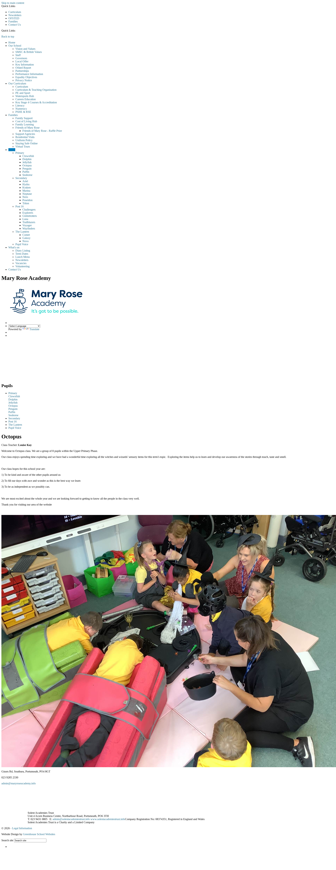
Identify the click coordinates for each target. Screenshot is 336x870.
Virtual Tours (22, 146)
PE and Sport (22, 92)
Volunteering (22, 266)
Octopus (27, 165)
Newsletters (14, 15)
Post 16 (19, 206)
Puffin (25, 171)
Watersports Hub (24, 96)
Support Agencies (25, 133)
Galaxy (26, 237)
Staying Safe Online (26, 143)
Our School (14, 45)
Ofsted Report (23, 67)
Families (13, 21)
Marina (26, 190)
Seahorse (27, 174)
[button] (16, 30)
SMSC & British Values (28, 51)
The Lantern (22, 231)
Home (11, 42)
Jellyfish (26, 162)
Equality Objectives (26, 77)
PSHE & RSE (23, 111)
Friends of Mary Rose (27, 127)
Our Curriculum (17, 83)
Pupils (11, 149)
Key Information (24, 64)
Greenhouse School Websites (39, 834)
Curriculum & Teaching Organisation (36, 89)
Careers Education (25, 99)
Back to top (7, 36)
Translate (34, 329)
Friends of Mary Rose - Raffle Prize (42, 130)
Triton (25, 203)
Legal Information (22, 828)
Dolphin (26, 159)
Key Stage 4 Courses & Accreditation (36, 102)
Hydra (25, 184)
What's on (13, 247)
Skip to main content (12, 2)
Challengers (29, 209)
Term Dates (21, 253)
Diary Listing (22, 250)
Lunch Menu (22, 256)
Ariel (25, 181)
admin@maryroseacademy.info (18, 783)
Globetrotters (29, 215)
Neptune (27, 193)
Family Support (24, 118)
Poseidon (27, 200)
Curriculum (14, 12)
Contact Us (14, 24)
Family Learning (24, 124)
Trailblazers (28, 222)
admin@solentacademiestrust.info (71, 819)
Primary (19, 152)
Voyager (27, 225)
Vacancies (20, 263)
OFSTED (13, 18)
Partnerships (22, 70)
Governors (21, 58)
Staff (18, 55)
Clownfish (28, 155)
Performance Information (29, 74)
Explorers (27, 212)
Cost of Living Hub (26, 121)
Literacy (19, 105)
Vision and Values (25, 48)
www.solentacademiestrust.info (107, 819)
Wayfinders (28, 228)
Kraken (26, 187)
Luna (25, 219)
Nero (25, 196)
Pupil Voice (21, 244)
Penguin (26, 168)
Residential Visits (24, 137)
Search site (7, 840)
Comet (26, 234)
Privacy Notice (23, 80)
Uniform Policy (24, 140)
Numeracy (21, 108)
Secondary (21, 178)
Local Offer (21, 61)
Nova (25, 241)
